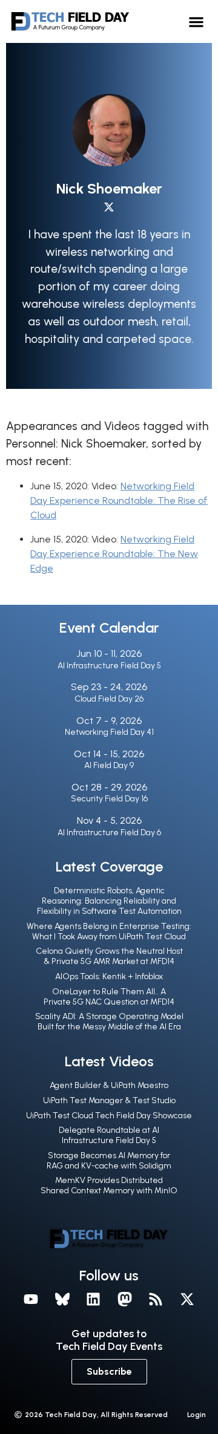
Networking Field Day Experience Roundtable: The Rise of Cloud (119, 500)
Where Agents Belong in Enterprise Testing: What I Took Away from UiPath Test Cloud (109, 931)
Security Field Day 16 (109, 799)
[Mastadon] (124, 1299)
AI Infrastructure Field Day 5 (109, 665)
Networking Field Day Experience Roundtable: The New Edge (114, 553)
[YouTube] (31, 1299)
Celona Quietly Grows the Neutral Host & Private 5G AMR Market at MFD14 (109, 956)
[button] (196, 21)
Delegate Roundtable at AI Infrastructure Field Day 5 (109, 1135)
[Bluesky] (62, 1299)
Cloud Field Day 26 (109, 699)
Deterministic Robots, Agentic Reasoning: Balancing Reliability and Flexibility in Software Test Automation (109, 900)
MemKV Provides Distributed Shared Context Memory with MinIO (109, 1185)
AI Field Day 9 (109, 765)
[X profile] (109, 207)
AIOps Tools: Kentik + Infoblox (109, 976)
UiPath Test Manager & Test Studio (109, 1100)
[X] (187, 1299)
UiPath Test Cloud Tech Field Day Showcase (109, 1115)
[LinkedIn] (93, 1299)
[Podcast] (156, 1299)
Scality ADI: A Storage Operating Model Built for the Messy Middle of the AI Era (109, 1021)
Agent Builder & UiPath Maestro (109, 1085)
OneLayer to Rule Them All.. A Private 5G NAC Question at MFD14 (109, 996)
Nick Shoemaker (109, 188)
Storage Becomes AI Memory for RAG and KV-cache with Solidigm (109, 1160)
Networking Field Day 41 (109, 732)
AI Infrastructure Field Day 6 (109, 832)
